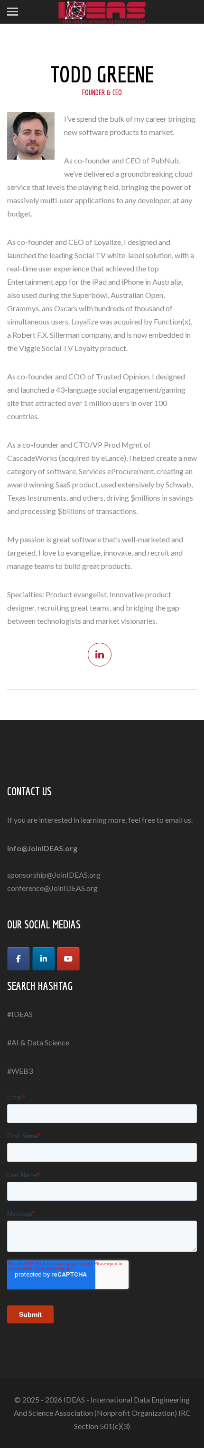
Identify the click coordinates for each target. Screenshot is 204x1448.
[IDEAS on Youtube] (68, 959)
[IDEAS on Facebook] (18, 959)
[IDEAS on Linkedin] (43, 959)
